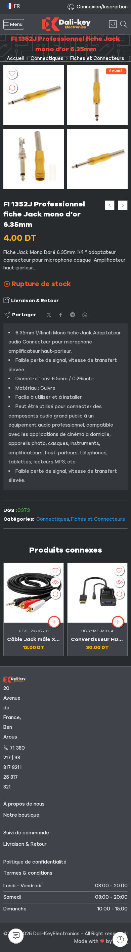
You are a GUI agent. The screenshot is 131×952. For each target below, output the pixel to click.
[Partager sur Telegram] (72, 314)
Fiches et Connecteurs (97, 58)
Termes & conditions (27, 873)
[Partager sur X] (48, 314)
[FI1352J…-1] (33, 159)
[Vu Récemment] (120, 939)
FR (16, 6)
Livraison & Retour (34, 300)
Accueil (15, 58)
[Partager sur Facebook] (60, 314)
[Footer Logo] (14, 679)
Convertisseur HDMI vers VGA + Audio (97, 639)
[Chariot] (113, 24)
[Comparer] (12, 87)
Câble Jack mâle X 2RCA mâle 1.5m (33, 639)
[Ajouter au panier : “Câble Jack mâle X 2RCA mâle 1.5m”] (54, 622)
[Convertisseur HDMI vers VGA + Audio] (97, 593)
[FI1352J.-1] (97, 95)
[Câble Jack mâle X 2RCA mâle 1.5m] (110, 205)
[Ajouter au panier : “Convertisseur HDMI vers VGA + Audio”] (118, 622)
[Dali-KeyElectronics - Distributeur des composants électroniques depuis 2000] (66, 24)
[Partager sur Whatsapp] (85, 315)
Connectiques (47, 58)
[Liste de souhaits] (12, 73)
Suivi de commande (26, 832)
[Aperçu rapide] (55, 582)
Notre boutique (21, 815)
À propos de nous (24, 804)
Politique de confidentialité (35, 862)
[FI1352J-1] (33, 95)
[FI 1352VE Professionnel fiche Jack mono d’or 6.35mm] (123, 205)
